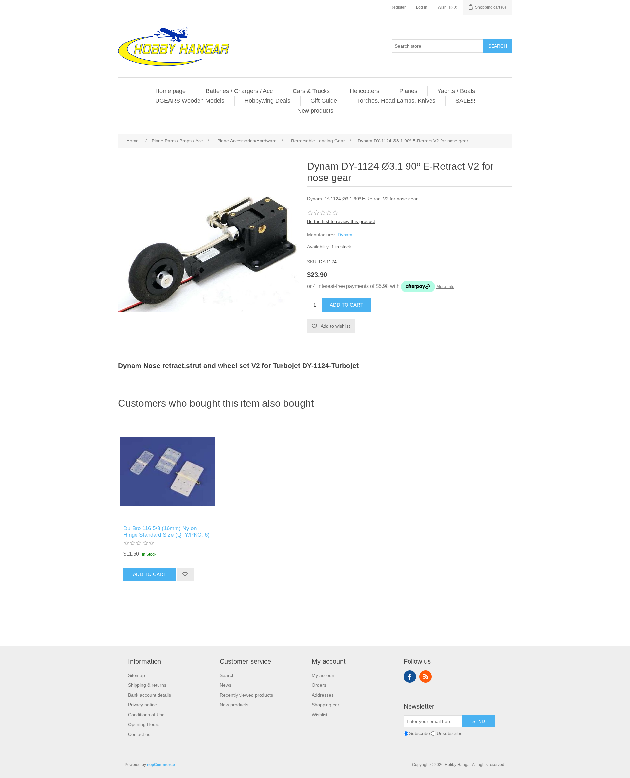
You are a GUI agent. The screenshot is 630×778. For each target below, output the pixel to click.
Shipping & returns (147, 685)
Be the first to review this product (341, 221)
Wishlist (319, 714)
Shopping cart (326, 704)
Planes (408, 91)
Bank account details (149, 695)
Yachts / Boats (456, 91)
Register (398, 7)
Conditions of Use (146, 714)
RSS (425, 676)
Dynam (345, 234)
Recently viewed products (246, 695)
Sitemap (136, 675)
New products (315, 110)
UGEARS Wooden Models (189, 100)
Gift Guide (323, 100)
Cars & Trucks (311, 91)
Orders (319, 685)
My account (324, 675)
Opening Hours (143, 724)
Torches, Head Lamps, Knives (396, 100)
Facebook (410, 676)
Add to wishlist (335, 326)
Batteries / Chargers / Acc (239, 91)
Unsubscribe (450, 733)
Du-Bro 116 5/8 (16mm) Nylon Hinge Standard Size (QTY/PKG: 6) (166, 531)
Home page (170, 91)
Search (497, 46)
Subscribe (419, 733)
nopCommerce (161, 764)
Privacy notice (142, 704)
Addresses (323, 695)
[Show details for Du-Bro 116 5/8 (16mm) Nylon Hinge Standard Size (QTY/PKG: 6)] (167, 471)
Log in (421, 7)
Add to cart (346, 305)
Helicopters (364, 91)
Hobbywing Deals (267, 100)
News (225, 685)
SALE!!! (465, 100)
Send (478, 721)
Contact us (139, 734)
